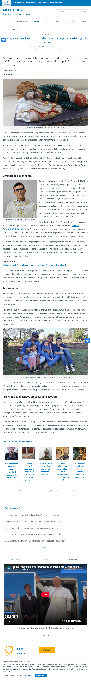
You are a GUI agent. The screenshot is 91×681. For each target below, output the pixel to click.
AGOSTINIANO (17, 560)
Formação (20, 3)
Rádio (13, 8)
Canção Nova (21, 22)
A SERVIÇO (45, 560)
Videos (83, 22)
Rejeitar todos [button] (29, 676)
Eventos (14, 3)
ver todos (45, 636)
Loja (18, 8)
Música (33, 3)
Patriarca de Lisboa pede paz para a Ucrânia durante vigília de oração (35, 528)
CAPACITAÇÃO (74, 560)
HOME (7, 22)
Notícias (7, 29)
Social (60, 3)
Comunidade (53, 3)
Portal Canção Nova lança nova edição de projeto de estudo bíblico (33, 534)
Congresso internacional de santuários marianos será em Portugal (33, 521)
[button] (3, 40)
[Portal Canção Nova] (6, 3)
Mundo (71, 22)
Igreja (36, 22)
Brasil (58, 22)
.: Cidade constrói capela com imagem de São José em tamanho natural (34, 265)
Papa (48, 22)
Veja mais (45, 548)
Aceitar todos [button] (40, 676)
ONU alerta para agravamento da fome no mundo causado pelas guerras (36, 541)
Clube (39, 3)
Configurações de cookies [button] (13, 676)
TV (8, 8)
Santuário (45, 3)
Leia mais (6, 671)
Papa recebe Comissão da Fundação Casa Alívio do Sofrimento (32, 515)
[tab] (17, 560)
